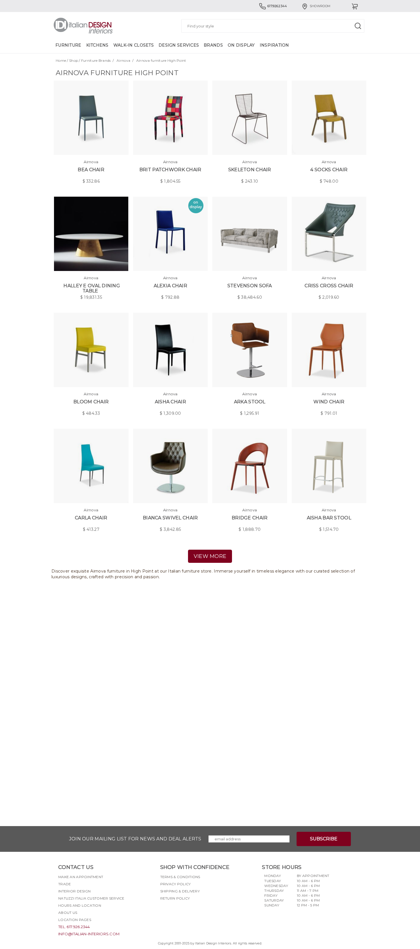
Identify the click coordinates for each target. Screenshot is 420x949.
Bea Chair (91, 169)
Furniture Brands (96, 60)
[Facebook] (164, 912)
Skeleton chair (249, 169)
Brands (213, 45)
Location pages (74, 920)
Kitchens (97, 45)
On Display (241, 45)
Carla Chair (91, 518)
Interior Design (74, 891)
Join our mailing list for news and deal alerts (135, 839)
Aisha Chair (170, 401)
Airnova (123, 60)
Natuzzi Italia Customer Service (91, 898)
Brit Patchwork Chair (170, 169)
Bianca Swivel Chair (170, 518)
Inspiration (274, 45)
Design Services (179, 45)
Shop (73, 60)
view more (210, 556)
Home (61, 60)
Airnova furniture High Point (161, 60)
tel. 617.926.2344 (74, 926)
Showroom (320, 6)
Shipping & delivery (180, 891)
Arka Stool (249, 401)
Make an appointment (80, 877)
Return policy (175, 898)
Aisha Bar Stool (329, 518)
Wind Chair (328, 401)
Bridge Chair (249, 518)
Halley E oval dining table (91, 288)
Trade (64, 884)
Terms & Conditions (180, 877)
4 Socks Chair (328, 169)
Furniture (68, 45)
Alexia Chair (170, 285)
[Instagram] (175, 912)
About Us (67, 912)
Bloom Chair (91, 401)
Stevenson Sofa (249, 285)
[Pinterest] (195, 912)
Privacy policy (175, 884)
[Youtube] (185, 912)
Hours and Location (79, 905)
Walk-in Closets (133, 45)
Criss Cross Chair (329, 285)
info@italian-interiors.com (88, 934)
